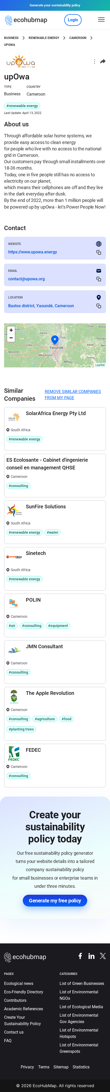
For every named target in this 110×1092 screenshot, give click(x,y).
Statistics (81, 1067)
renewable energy (44, 38)
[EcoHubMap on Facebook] (77, 955)
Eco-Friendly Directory (23, 992)
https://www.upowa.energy (32, 252)
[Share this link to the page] (103, 61)
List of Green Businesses (82, 983)
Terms (43, 1067)
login (73, 19)
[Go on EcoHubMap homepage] (27, 20)
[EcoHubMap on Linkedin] (89, 955)
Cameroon (77, 38)
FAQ (8, 1040)
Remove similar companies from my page (73, 394)
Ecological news (18, 983)
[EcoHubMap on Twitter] (100, 955)
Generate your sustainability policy (55, 5)
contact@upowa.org (26, 278)
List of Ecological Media (81, 1006)
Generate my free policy (55, 901)
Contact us (14, 1032)
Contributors (15, 1000)
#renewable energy (22, 106)
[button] (55, 340)
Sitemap (61, 1067)
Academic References (23, 1008)
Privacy (27, 1067)
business (11, 38)
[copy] (99, 252)
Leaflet (100, 365)
